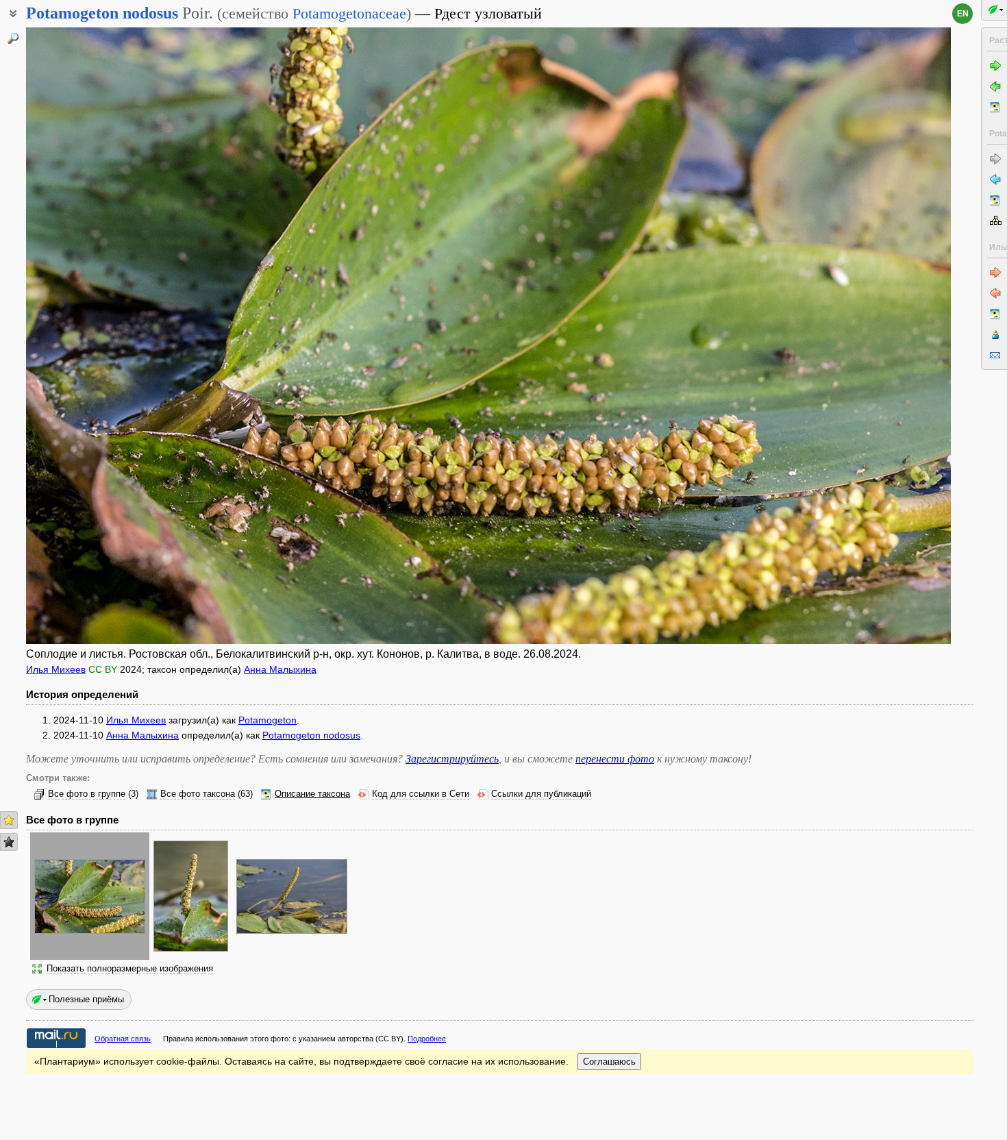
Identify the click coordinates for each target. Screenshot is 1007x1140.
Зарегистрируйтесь (452, 759)
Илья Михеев (56, 669)
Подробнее (427, 1038)
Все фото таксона (197, 794)
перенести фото (614, 759)
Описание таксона (312, 794)
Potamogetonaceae (349, 13)
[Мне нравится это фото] (9, 820)
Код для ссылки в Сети (420, 794)
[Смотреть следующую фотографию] (854, 335)
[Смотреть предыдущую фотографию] (121, 335)
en (963, 13)
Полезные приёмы (86, 999)
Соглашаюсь (609, 1061)
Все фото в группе (86, 794)
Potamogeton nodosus (311, 735)
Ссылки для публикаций (541, 794)
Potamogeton (267, 720)
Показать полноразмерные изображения (130, 969)
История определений (82, 694)
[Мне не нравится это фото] (9, 842)
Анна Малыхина (280, 669)
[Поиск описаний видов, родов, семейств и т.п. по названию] (13, 38)
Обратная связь (123, 1038)
